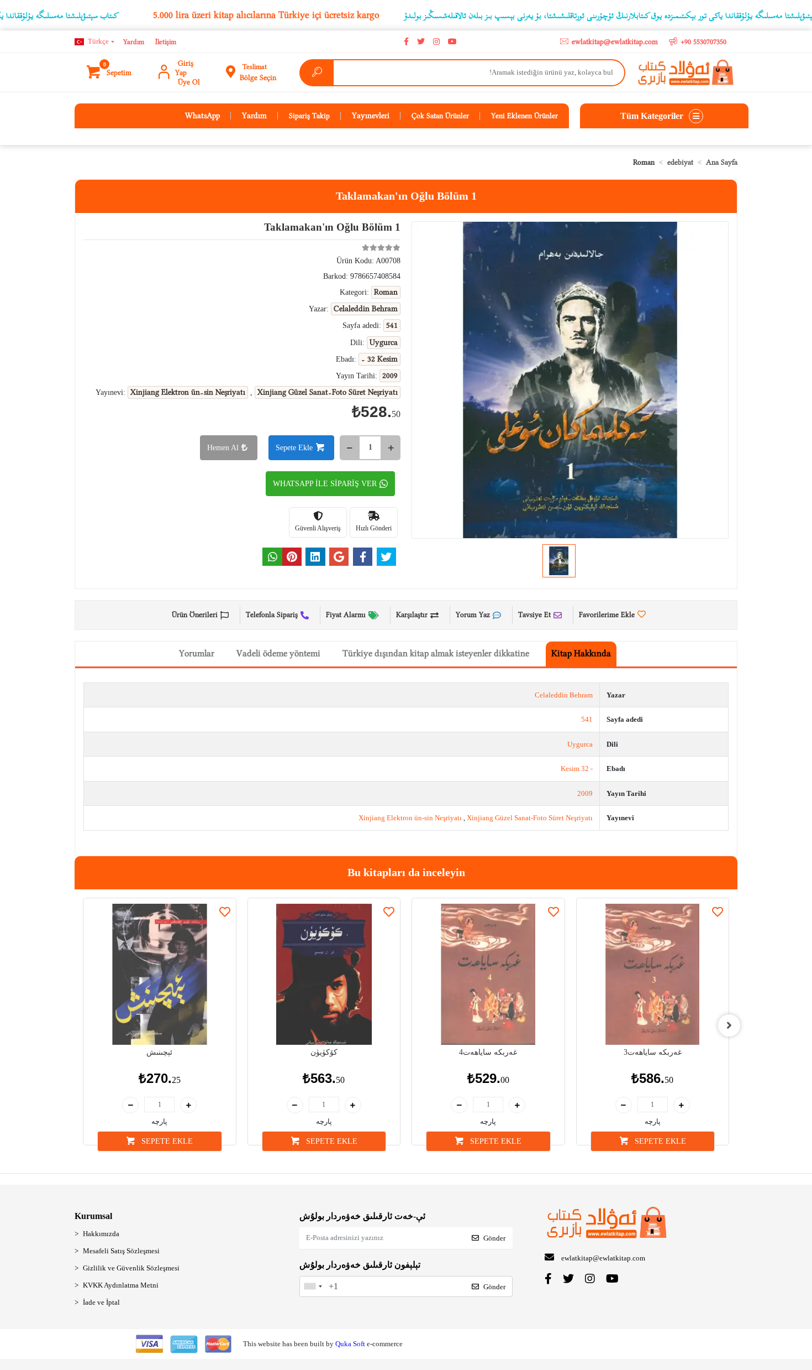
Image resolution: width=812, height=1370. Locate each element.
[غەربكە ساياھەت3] (653, 974)
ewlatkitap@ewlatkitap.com (603, 1258)
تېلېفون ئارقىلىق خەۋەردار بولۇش (359, 1264)
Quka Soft (350, 1344)
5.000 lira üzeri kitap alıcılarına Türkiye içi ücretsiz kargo (266, 14)
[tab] (581, 654)
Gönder (494, 1238)
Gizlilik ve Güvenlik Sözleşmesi (131, 1268)
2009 (585, 793)
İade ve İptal (101, 1302)
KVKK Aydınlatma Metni (121, 1285)
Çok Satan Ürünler (440, 115)
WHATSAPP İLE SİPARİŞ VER (325, 484)
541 (587, 719)
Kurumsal (93, 1216)
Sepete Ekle (294, 448)
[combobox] (312, 1286)
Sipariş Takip (309, 115)
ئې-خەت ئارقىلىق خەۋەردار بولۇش (362, 1216)
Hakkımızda (101, 1234)
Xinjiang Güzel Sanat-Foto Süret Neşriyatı (530, 818)
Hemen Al (223, 448)
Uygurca (580, 744)
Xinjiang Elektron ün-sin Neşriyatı (410, 818)
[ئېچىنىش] (159, 974)
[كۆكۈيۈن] (324, 974)
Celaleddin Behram (564, 695)
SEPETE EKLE (166, 1141)
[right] (729, 1025)
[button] (110, 72)
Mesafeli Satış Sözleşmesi (121, 1251)
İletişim (165, 42)
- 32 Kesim (577, 768)
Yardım (133, 42)
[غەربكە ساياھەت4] (488, 974)
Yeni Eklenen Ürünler (524, 115)
